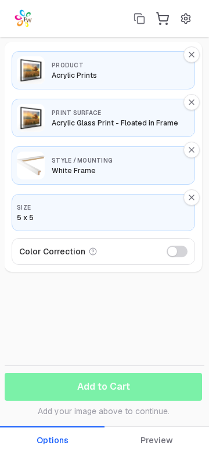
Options (53, 440)
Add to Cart (103, 386)
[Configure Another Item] (139, 18)
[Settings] (185, 18)
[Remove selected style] (191, 150)
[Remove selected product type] (191, 54)
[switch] (177, 251)
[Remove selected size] (191, 197)
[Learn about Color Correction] (93, 251)
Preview (156, 440)
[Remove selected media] (191, 102)
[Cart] (163, 19)
